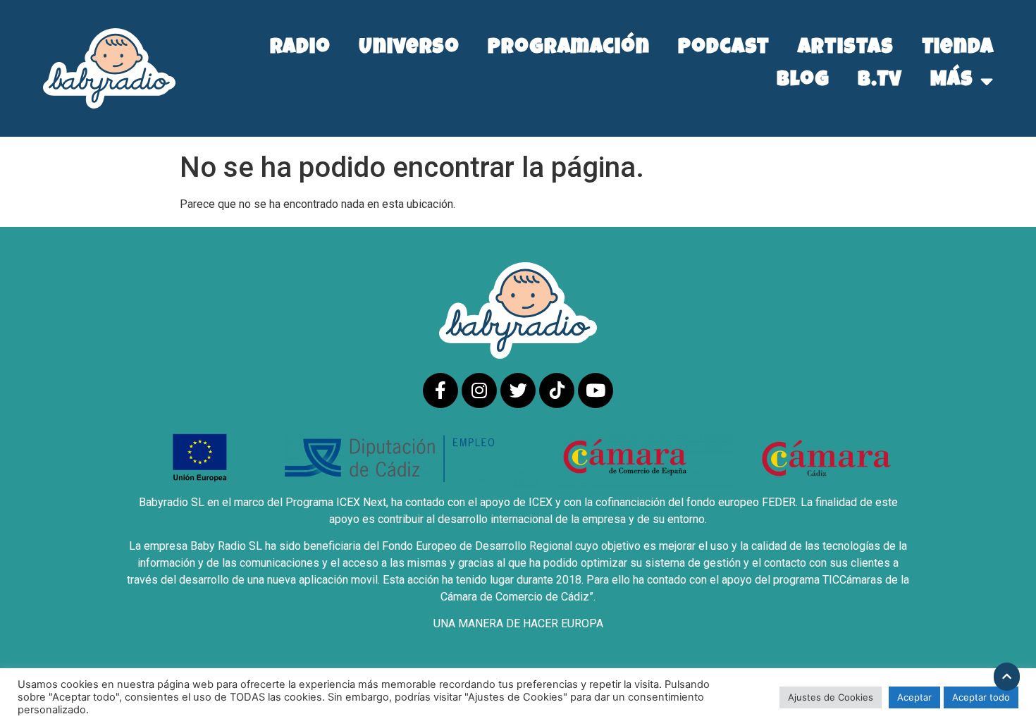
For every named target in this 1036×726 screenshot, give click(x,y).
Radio (300, 49)
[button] (1007, 677)
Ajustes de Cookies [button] (830, 697)
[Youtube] (595, 390)
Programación (569, 49)
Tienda (958, 49)
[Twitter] (518, 390)
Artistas (845, 49)
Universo (409, 49)
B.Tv (880, 81)
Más (951, 81)
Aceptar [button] (914, 697)
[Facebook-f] (440, 390)
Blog (803, 81)
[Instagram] (479, 390)
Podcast (724, 49)
